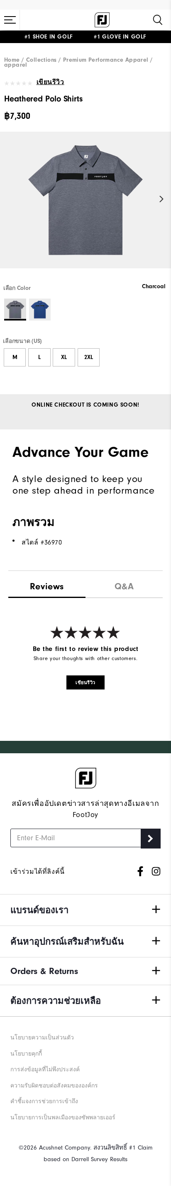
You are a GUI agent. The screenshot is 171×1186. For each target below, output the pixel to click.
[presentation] (124, 584)
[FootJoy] (102, 19)
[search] (157, 20)
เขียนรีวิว (50, 82)
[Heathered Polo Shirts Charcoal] (85, 207)
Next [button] (161, 199)
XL (64, 357)
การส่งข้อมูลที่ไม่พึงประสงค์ (45, 1069)
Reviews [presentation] (47, 586)
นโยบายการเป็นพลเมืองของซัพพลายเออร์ (62, 1117)
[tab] (47, 584)
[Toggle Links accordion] (85, 910)
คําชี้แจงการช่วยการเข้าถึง (44, 1101)
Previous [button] (9, 199)
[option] (85, 207)
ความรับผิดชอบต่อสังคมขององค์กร (54, 1085)
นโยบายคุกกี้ (26, 1053)
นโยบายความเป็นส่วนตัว (42, 1037)
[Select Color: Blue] (40, 310)
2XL (88, 357)
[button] (10, 20)
